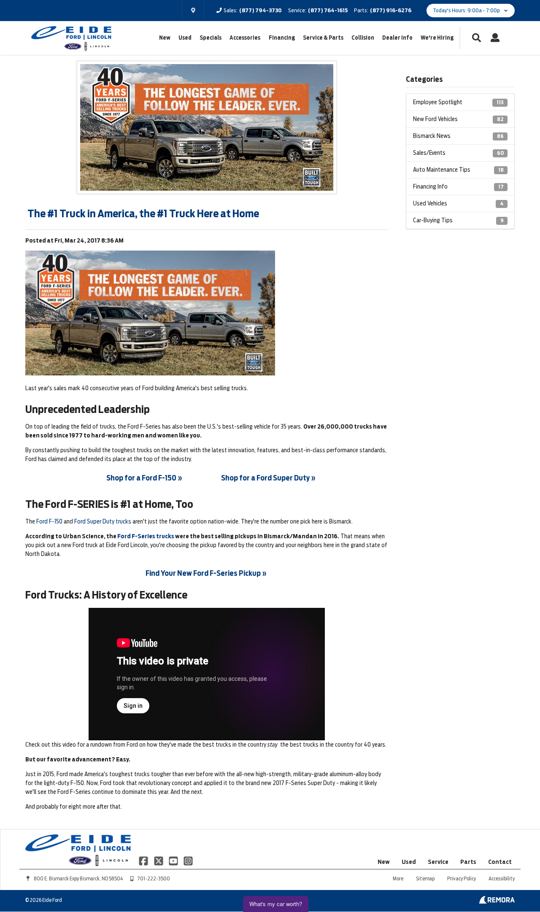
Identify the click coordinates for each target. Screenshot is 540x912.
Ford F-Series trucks (145, 536)
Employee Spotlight (458, 102)
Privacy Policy (461, 878)
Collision (362, 38)
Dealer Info (397, 38)
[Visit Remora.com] (497, 901)
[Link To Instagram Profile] (188, 860)
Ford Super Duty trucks (102, 521)
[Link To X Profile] (158, 860)
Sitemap (425, 878)
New (164, 38)
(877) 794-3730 (260, 10)
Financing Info (458, 186)
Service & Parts (323, 38)
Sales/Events (458, 152)
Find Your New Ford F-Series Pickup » (206, 573)
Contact (500, 861)
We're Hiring (437, 38)
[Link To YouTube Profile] (174, 860)
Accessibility (502, 878)
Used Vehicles (458, 203)
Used (185, 38)
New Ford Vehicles (458, 119)
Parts (468, 861)
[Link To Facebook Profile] (144, 860)
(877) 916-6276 (390, 10)
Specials (210, 38)
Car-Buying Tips (458, 220)
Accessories (245, 38)
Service (438, 861)
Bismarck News (458, 135)
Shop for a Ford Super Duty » (268, 478)
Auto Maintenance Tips (458, 169)
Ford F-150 (49, 521)
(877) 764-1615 (328, 10)
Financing (282, 38)
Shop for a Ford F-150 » (144, 478)
